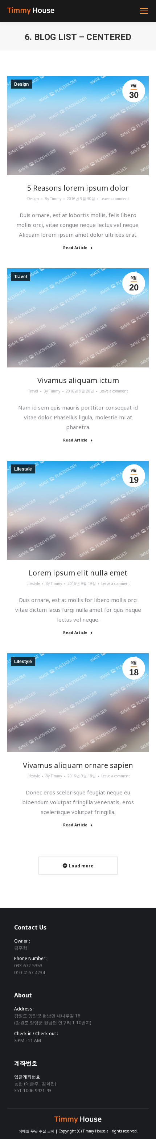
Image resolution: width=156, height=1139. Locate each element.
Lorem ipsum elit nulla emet (78, 573)
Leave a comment (114, 198)
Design (33, 198)
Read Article (75, 247)
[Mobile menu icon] (144, 11)
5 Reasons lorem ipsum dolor (78, 188)
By (53, 198)
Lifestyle (33, 583)
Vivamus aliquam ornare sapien (78, 765)
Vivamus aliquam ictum (78, 380)
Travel (33, 391)
